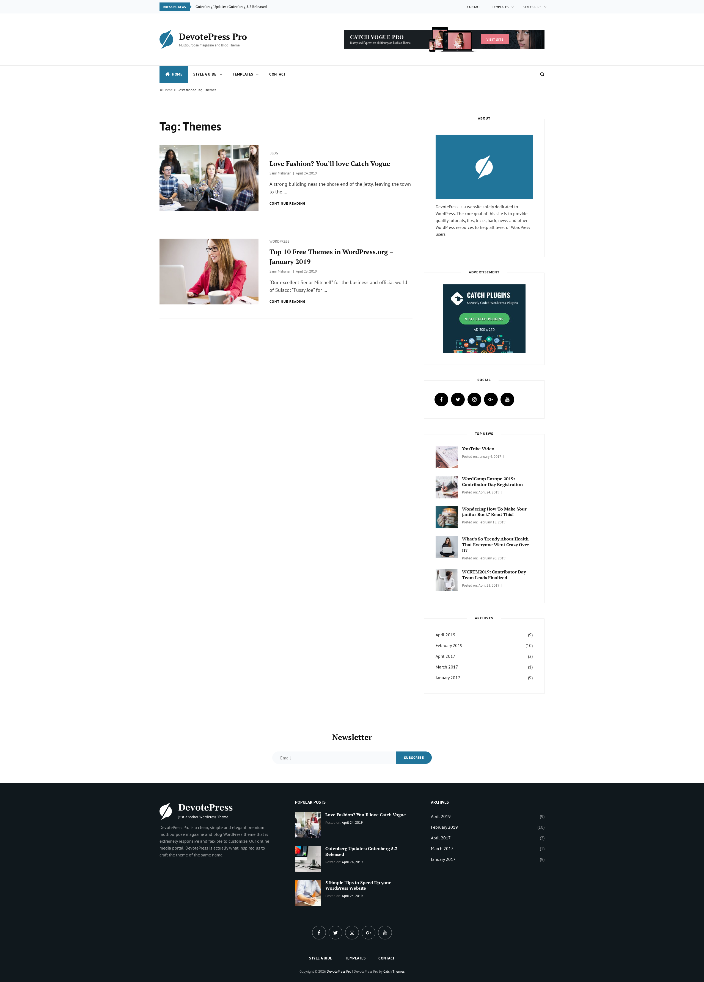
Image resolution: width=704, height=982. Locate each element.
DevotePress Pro (213, 36)
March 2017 (447, 667)
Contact (474, 7)
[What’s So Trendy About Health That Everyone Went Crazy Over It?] (447, 546)
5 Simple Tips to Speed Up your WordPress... (230, 6)
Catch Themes (394, 971)
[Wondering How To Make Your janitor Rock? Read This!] (447, 516)
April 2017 (445, 656)
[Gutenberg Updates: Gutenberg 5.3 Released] (308, 858)
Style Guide (532, 7)
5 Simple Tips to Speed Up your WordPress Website (358, 885)
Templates (500, 7)
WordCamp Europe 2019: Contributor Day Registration (492, 481)
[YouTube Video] (447, 456)
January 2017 (448, 677)
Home (177, 74)
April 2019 (445, 634)
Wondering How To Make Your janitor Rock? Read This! (494, 512)
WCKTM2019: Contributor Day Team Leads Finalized (494, 575)
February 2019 (449, 645)
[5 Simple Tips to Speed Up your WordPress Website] (308, 892)
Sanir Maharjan (280, 173)
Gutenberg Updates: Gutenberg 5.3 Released (361, 851)
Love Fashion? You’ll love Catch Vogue (330, 163)
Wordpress (280, 241)
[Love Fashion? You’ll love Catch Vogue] (308, 824)
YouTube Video (478, 449)
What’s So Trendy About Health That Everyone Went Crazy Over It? (495, 544)
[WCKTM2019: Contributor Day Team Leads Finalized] (447, 579)
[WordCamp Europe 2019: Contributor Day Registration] (447, 486)
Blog (274, 153)
